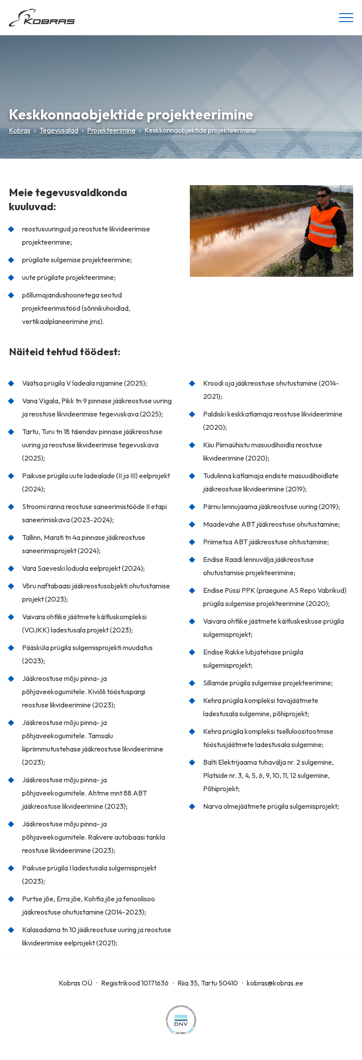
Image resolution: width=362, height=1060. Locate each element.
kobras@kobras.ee (275, 982)
